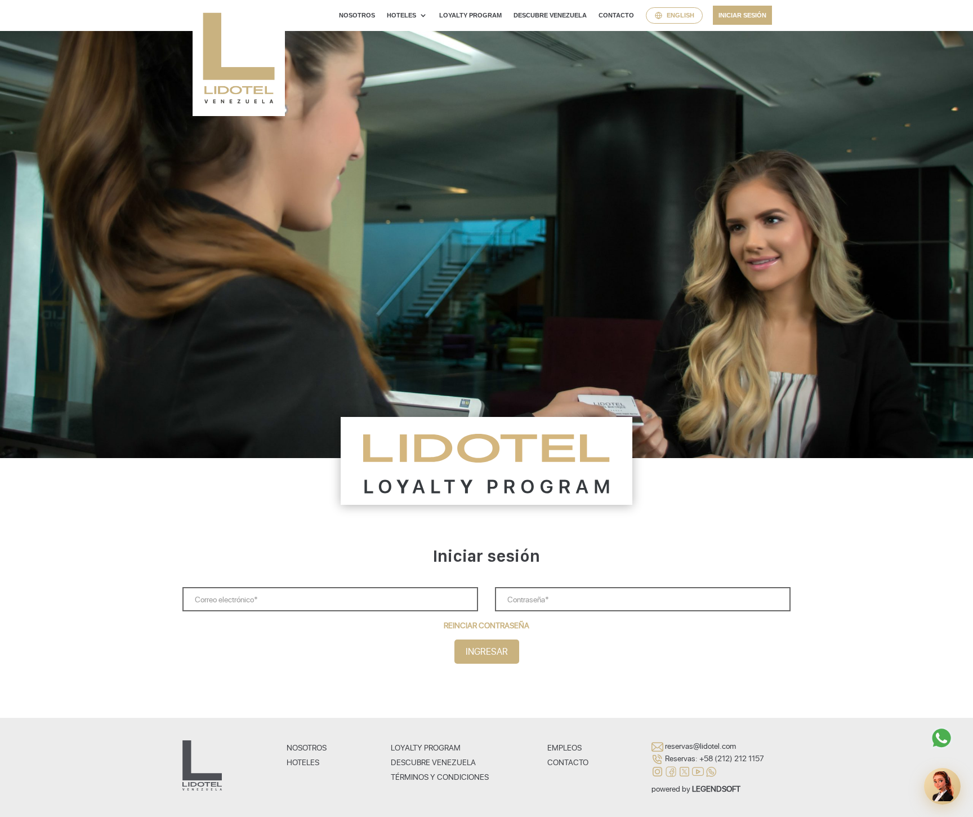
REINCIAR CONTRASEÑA (486, 625)
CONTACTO (616, 15)
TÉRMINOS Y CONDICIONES (440, 776)
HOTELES (401, 15)
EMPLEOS (564, 747)
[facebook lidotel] (672, 770)
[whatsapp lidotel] (711, 770)
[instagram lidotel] (658, 770)
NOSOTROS (357, 15)
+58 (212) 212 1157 (731, 758)
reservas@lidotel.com (700, 745)
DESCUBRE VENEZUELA (550, 15)
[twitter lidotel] (685, 770)
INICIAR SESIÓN (742, 15)
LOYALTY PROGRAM (470, 15)
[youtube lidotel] (699, 770)
